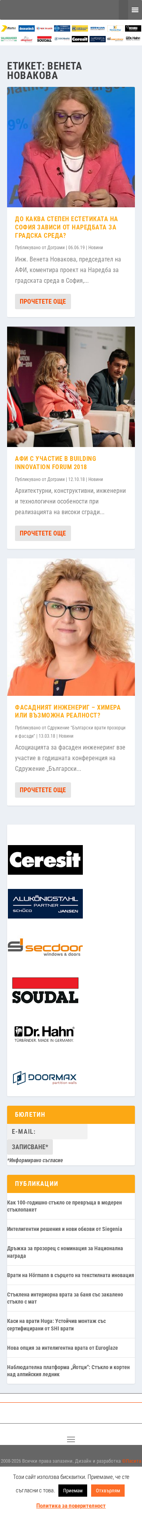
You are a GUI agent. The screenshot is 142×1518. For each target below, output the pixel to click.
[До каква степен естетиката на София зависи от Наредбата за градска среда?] (71, 147)
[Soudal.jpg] (44, 40)
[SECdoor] (115, 40)
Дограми (56, 247)
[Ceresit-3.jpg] (80, 40)
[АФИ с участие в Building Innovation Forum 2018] (71, 387)
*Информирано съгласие (35, 1160)
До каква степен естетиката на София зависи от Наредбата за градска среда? (66, 227)
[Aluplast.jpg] (27, 40)
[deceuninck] (27, 29)
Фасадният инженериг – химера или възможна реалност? (68, 712)
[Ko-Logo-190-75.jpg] (115, 29)
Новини (95, 247)
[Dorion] (62, 40)
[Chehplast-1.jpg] (44, 29)
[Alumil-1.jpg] (9, 29)
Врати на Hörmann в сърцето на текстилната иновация (70, 1275)
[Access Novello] (133, 40)
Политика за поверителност (71, 1505)
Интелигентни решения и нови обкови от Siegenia (64, 1229)
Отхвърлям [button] (108, 1491)
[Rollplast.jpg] (80, 29)
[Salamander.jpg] (9, 40)
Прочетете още (43, 301)
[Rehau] (133, 29)
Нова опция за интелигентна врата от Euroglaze (62, 1348)
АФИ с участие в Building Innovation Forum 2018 (55, 463)
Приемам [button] (72, 1491)
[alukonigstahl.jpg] (98, 40)
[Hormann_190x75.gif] (98, 29)
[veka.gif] (62, 29)
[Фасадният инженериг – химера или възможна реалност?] (71, 627)
